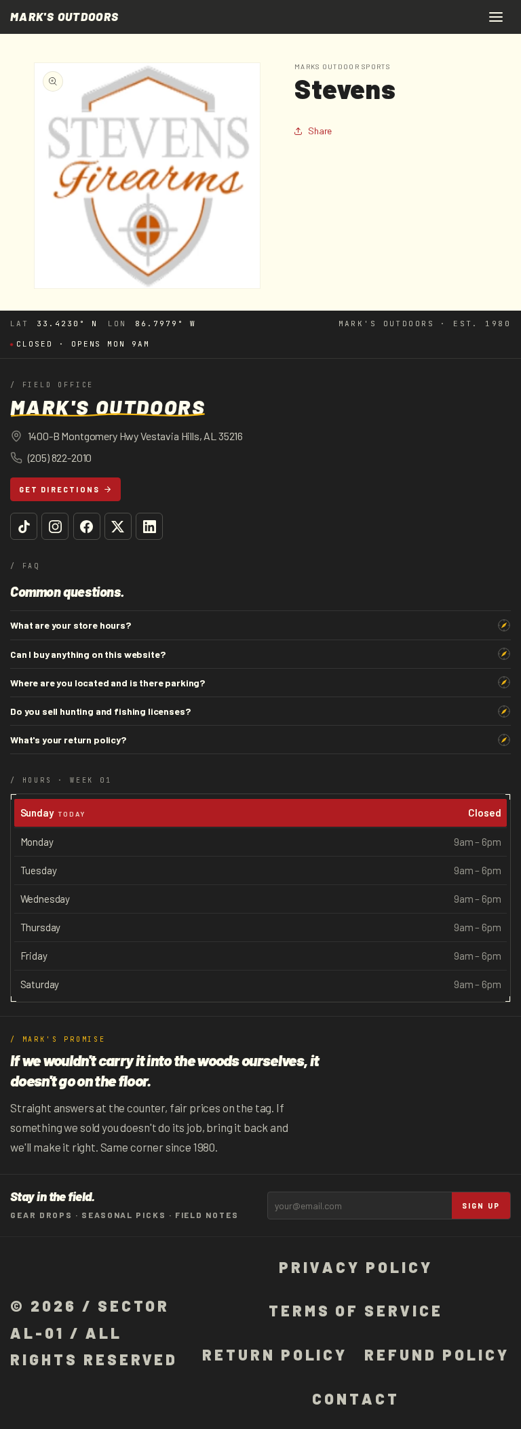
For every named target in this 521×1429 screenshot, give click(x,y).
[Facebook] (86, 526)
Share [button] (320, 130)
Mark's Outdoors (64, 17)
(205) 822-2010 (60, 457)
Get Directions (59, 489)
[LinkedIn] (149, 526)
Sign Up (481, 1205)
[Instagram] (55, 526)
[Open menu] (496, 17)
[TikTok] (23, 526)
